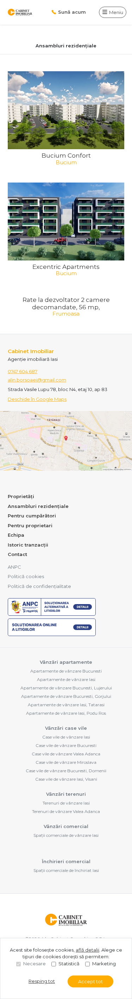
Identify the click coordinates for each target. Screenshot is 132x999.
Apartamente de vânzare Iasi (66, 679)
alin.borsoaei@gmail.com (37, 380)
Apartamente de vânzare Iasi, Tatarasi (66, 704)
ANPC (14, 567)
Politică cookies (26, 576)
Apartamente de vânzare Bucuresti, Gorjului (66, 696)
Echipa (16, 535)
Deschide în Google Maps (37, 399)
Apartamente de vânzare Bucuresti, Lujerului (66, 687)
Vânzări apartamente (66, 662)
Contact (17, 554)
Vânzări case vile (66, 728)
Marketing (104, 963)
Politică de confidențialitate (39, 586)
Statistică (69, 963)
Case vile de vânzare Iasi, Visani (66, 779)
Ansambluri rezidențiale (38, 506)
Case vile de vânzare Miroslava (66, 762)
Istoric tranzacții (28, 545)
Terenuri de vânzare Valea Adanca (66, 811)
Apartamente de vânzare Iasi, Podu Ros (66, 713)
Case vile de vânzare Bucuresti (66, 745)
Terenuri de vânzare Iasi (66, 803)
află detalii (87, 950)
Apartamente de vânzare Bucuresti (66, 671)
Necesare (34, 963)
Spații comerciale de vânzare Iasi (66, 835)
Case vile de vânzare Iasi (66, 737)
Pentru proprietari (30, 525)
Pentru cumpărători (32, 515)
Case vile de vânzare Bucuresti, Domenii (66, 770)
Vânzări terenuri (66, 794)
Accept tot (90, 981)
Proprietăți (21, 496)
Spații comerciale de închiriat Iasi (66, 870)
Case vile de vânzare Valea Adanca (66, 753)
